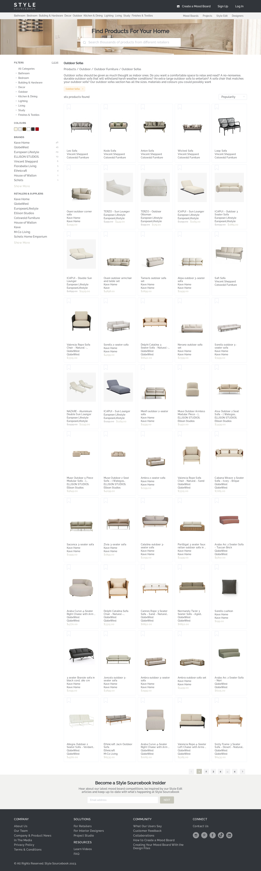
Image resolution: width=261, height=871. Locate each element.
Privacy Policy (24, 844)
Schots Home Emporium (30, 236)
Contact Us (201, 826)
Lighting (109, 15)
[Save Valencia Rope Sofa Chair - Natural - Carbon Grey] (69, 301)
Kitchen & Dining (93, 15)
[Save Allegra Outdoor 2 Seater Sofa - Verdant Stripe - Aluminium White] (69, 700)
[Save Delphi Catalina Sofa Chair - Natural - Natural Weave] (106, 567)
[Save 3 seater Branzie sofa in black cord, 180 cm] (69, 633)
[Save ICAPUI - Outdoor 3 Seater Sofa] (217, 167)
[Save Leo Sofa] (69, 107)
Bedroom (32, 15)
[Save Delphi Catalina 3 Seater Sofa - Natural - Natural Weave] (143, 301)
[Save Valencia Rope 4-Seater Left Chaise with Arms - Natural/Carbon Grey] (180, 700)
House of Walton (36, 175)
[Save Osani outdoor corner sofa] (69, 167)
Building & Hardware (51, 15)
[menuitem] (239, 6)
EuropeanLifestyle (26, 208)
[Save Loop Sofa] (217, 107)
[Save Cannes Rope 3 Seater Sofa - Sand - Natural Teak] (143, 567)
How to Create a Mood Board (154, 840)
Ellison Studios (24, 213)
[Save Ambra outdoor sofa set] (180, 633)
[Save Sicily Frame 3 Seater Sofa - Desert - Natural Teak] (217, 700)
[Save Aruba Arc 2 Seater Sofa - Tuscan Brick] (217, 500)
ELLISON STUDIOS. (36, 156)
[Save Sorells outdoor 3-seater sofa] (217, 301)
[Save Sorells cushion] (217, 567)
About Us (20, 826)
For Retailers (83, 826)
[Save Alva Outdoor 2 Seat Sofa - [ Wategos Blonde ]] (217, 367)
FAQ (77, 854)
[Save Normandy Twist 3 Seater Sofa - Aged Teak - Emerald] (180, 567)
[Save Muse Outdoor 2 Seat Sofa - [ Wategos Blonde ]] (106, 434)
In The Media (23, 840)
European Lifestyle (36, 152)
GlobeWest (36, 147)
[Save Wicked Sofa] (180, 107)
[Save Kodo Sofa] (106, 107)
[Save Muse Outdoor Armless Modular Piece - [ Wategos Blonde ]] (180, 367)
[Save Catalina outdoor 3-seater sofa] (143, 500)
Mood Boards (191, 15)
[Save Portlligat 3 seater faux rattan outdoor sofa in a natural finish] (180, 500)
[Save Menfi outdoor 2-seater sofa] (143, 367)
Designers (237, 15)
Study (126, 15)
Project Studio (84, 835)
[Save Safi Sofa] (217, 234)
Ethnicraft (36, 170)
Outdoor (77, 15)
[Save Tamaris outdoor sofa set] (143, 234)
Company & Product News (32, 835)
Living (118, 15)
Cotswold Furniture (27, 218)
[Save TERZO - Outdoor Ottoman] (143, 167)
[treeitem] (36, 69)
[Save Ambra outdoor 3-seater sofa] (143, 633)
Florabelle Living (36, 166)
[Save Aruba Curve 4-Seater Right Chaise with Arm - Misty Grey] (69, 567)
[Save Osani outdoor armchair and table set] (106, 234)
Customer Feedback (147, 830)
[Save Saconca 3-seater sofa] (69, 500)
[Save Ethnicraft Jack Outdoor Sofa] (106, 700)
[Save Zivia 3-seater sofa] (106, 500)
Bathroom (19, 15)
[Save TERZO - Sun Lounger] (106, 167)
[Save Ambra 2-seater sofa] (143, 434)
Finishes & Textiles (142, 15)
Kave (17, 227)
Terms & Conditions (28, 849)
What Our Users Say (147, 826)
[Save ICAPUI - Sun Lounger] (180, 167)
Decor (67, 15)
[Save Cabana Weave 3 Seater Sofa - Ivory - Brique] (217, 434)
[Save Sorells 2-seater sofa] (106, 301)
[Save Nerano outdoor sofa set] (180, 301)
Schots (36, 180)
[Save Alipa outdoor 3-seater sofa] (180, 234)
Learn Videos (83, 849)
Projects (207, 15)
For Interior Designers (89, 830)
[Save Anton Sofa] (143, 107)
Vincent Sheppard (36, 161)
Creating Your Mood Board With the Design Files (158, 846)
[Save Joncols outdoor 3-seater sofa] (106, 633)
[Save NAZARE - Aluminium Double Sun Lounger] (69, 367)
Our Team (21, 830)
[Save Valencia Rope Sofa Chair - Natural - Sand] (180, 434)
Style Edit (222, 15)
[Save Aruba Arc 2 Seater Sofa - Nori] (217, 633)
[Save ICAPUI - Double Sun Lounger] (69, 234)
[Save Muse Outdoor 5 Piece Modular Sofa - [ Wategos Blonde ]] (69, 434)
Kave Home (36, 142)
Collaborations (143, 835)
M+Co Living (22, 232)
